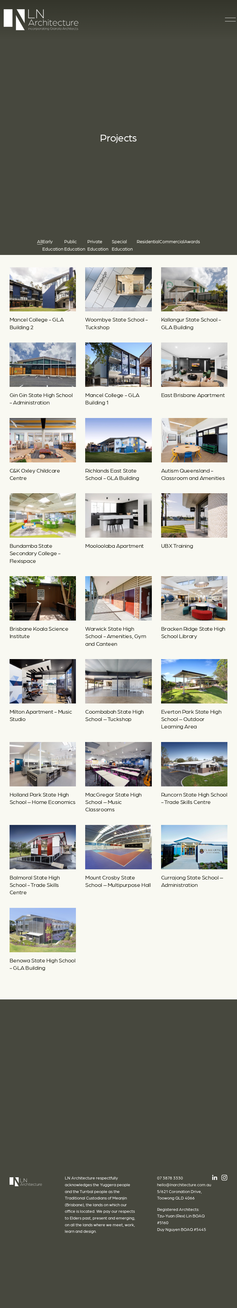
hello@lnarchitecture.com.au (184, 1184)
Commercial (171, 241)
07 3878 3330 (170, 1177)
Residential (148, 241)
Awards (192, 241)
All (39, 241)
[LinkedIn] (214, 1178)
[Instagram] (224, 1178)
